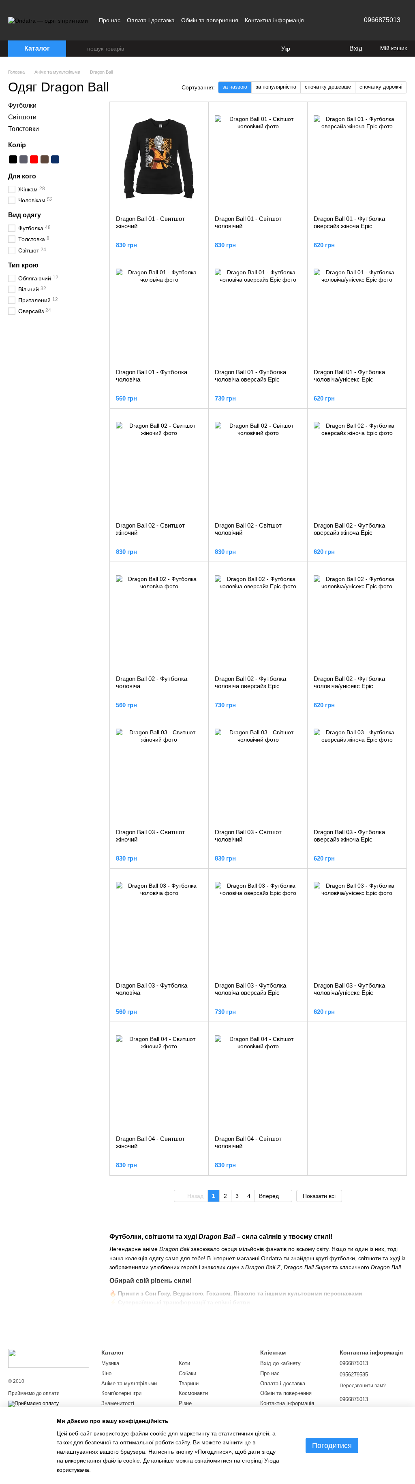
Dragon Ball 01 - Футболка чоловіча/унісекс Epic (349, 376)
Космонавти (193, 1393)
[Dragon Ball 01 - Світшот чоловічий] (258, 158)
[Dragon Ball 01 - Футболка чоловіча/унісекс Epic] (357, 312)
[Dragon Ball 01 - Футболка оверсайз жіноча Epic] (357, 158)
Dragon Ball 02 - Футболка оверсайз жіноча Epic (349, 529)
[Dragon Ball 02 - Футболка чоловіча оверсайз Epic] (258, 618)
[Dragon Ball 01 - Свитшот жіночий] (159, 158)
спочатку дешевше (328, 87)
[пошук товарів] (80, 48)
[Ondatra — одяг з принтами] (48, 1358)
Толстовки (23, 128)
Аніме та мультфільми (129, 1383)
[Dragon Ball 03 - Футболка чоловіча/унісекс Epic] (357, 925)
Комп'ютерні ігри (121, 1393)
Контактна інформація (274, 20)
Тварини (189, 1383)
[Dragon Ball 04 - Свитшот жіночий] (159, 1078)
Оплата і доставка (151, 20)
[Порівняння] (310, 49)
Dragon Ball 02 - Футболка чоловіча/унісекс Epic (349, 682)
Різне (185, 1403)
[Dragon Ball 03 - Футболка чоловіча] (159, 925)
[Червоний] (34, 159)
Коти (184, 1363)
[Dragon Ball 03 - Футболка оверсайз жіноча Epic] (357, 772)
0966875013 (382, 20)
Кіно (106, 1373)
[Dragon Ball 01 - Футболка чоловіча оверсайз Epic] (258, 312)
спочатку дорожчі (380, 87)
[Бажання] (326, 49)
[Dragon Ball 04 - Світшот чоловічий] (258, 1078)
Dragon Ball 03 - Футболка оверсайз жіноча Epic (349, 836)
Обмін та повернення (209, 20)
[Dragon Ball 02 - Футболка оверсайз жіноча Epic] (357, 465)
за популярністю (276, 87)
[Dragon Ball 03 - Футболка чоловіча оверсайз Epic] (258, 925)
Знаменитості (117, 1403)
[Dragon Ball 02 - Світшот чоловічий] (258, 465)
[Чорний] (13, 159)
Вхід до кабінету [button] (280, 1363)
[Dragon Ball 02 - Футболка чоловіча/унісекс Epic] (357, 618)
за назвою (234, 87)
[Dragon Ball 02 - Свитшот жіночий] (159, 465)
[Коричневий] (44, 159)
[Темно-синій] (55, 159)
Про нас (109, 20)
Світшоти (22, 117)
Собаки (187, 1373)
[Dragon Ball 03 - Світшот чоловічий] (258, 772)
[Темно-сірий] (23, 159)
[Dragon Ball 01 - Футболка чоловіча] (159, 312)
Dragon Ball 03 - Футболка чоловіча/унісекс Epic (349, 989)
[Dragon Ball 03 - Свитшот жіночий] (159, 772)
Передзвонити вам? (363, 1386)
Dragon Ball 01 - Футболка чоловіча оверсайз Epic (250, 376)
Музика (110, 1363)
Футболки (22, 105)
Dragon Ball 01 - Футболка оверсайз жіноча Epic (349, 222)
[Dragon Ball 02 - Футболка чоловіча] (159, 618)
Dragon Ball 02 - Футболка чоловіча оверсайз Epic (250, 682)
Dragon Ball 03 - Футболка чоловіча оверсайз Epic (250, 989)
